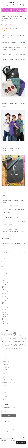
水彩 (20, 348)
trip (2, 335)
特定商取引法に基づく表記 (8, 382)
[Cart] (23, 5)
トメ (7, 341)
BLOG (3, 267)
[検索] (23, 437)
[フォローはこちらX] (6, 422)
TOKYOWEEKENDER (20, 341)
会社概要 (3, 393)
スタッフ (3, 272)
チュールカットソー (8, 338)
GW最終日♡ (9, 255)
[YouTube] (13, 5)
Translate (12, 440)
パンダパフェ (14, 338)
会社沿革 (3, 385)
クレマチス (9, 342)
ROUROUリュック (5, 334)
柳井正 (17, 348)
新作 (2, 261)
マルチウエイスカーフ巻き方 (13, 344)
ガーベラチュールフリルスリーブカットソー (17, 334)
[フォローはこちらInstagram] (9, 422)
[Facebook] (5, 5)
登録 (9, 415)
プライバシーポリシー (7, 379)
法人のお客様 (5, 370)
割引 (22, 348)
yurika (13, 337)
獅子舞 (22, 349)
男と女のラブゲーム (21, 345)
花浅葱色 (3, 349)
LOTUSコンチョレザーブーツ (18, 335)
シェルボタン (5, 340)
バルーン (5, 342)
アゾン (17, 349)
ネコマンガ (4, 273)
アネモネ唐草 (13, 341)
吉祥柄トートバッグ (15, 342)
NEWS (3, 258)
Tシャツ (24, 348)
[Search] (20, 5)
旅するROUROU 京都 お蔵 (11, 345)
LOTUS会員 (4, 364)
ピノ (2, 342)
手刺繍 (19, 349)
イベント (3, 262)
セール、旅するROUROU (10, 349)
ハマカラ (15, 347)
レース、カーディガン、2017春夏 (9, 348)
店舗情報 (3, 377)
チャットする (22, 442)
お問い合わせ (5, 396)
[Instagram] (7, 5)
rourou (6, 25)
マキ (2, 271)
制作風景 (3, 275)
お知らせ (3, 263)
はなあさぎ (22, 342)
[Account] (17, 5)
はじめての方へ (5, 361)
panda (2, 338)
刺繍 (10, 341)
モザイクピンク (6, 337)
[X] (10, 5)
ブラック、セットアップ (8, 335)
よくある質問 (5, 367)
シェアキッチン (21, 337)
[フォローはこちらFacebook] (2, 422)
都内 (10, 337)
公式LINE (4, 399)
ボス (2, 269)
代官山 (16, 337)
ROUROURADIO (11, 340)
